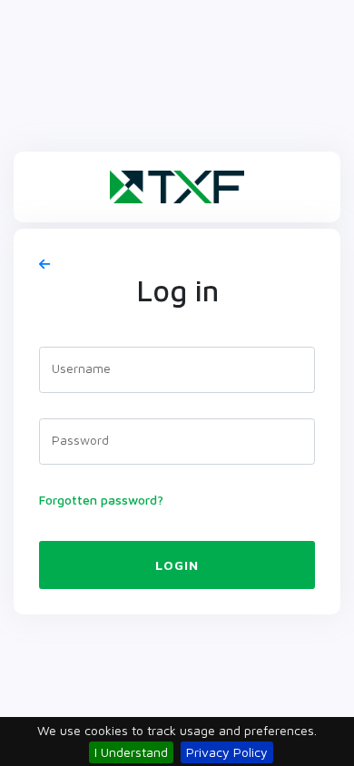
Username (81, 368)
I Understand (131, 752)
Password (80, 439)
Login (177, 565)
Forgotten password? (101, 499)
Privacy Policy (227, 752)
